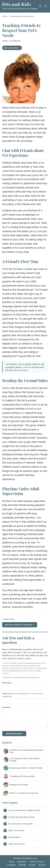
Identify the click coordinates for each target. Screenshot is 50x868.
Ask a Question (11, 48)
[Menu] (46, 6)
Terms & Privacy (36, 861)
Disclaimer (21, 861)
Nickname (6, 683)
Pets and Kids (16, 4)
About (11, 861)
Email (22, 695)
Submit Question (14, 733)
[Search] (40, 6)
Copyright (11, 865)
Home (4, 16)
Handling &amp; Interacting (22, 16)
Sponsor (42, 865)
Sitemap (22, 865)
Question (6, 707)
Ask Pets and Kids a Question (18, 625)
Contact (32, 865)
